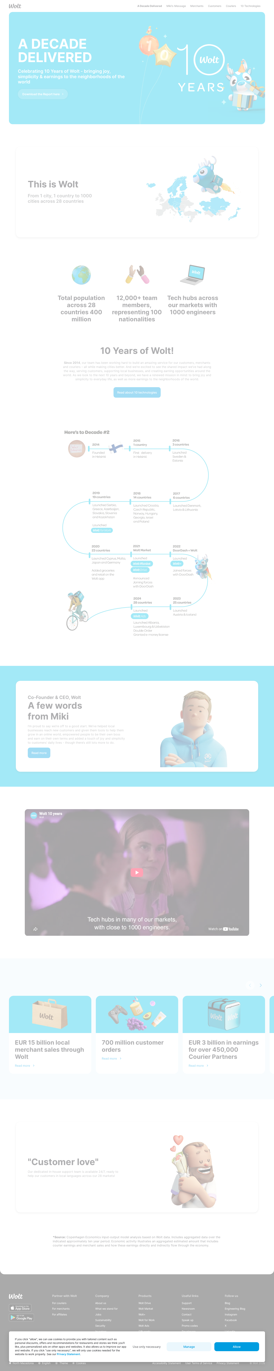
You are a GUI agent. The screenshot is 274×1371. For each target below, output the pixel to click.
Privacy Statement (68, 1354)
